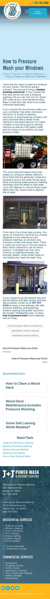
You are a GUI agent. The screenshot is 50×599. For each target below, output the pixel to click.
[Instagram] (8, 588)
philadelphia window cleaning (25, 330)
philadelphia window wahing (25, 335)
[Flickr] (17, 588)
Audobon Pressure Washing (15, 449)
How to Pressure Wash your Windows (25, 326)
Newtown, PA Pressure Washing (17, 446)
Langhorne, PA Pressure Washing (18, 443)
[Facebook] (3, 588)
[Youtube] (12, 588)
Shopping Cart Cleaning (14, 453)
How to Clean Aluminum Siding (16, 456)
